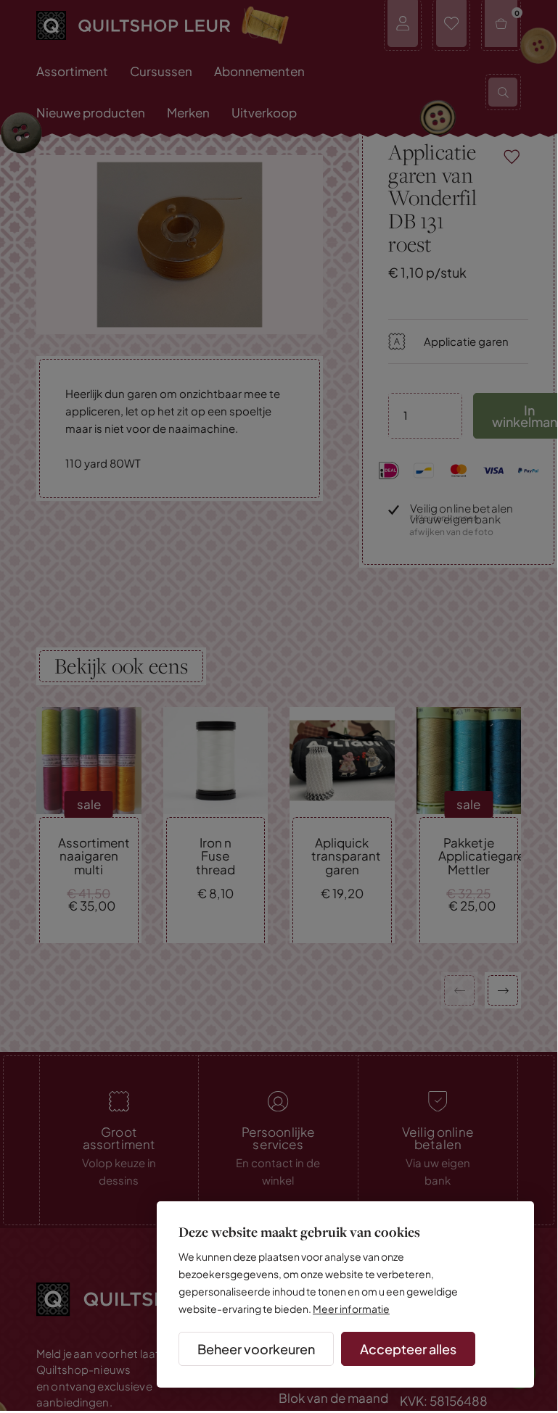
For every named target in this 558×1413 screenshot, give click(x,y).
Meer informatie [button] (351, 1308)
